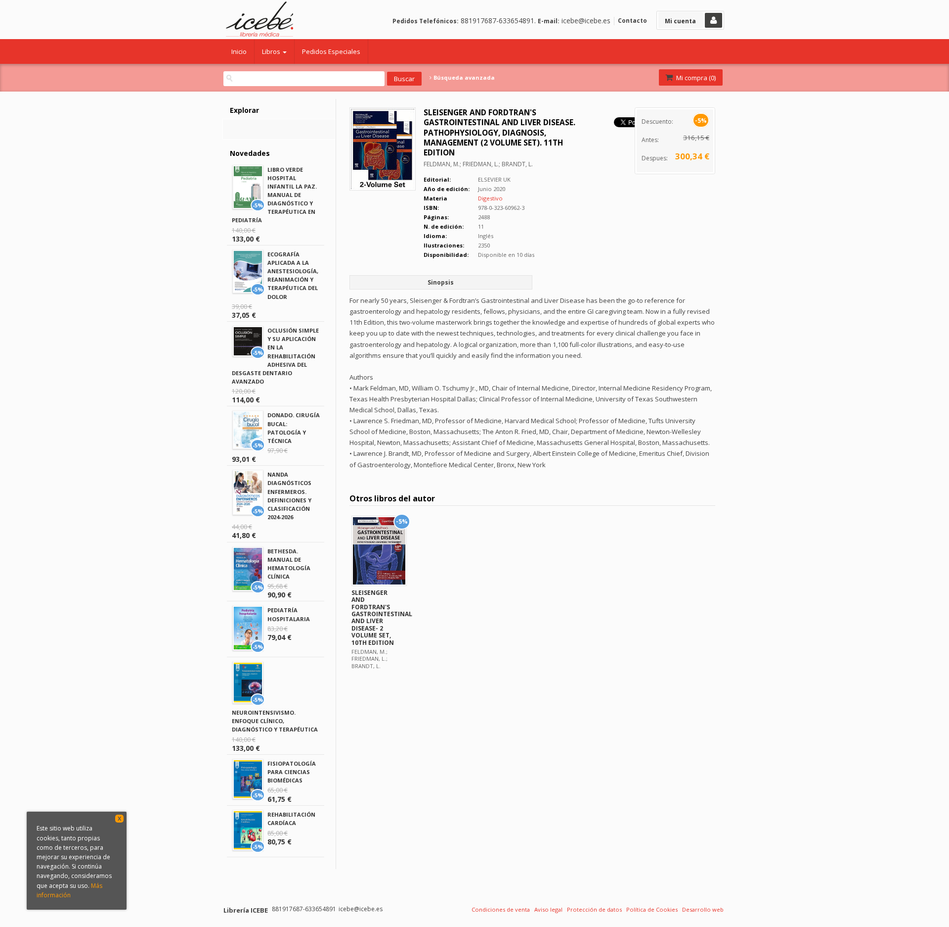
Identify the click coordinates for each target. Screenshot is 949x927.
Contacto (632, 20)
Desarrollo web (703, 909)
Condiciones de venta (501, 909)
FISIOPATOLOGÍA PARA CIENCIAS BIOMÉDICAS (291, 772)
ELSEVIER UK (494, 179)
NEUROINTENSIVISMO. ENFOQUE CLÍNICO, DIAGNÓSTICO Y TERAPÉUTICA (275, 721)
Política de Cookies (652, 909)
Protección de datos (594, 909)
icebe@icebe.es (585, 20)
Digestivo (490, 198)
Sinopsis (441, 282)
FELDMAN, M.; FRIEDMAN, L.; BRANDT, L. (478, 164)
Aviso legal (548, 909)
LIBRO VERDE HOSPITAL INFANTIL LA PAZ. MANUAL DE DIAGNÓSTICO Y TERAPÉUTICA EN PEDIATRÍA (274, 195)
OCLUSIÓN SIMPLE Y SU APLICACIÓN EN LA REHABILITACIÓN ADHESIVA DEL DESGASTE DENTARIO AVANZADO (275, 356)
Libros (272, 51)
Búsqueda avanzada (463, 78)
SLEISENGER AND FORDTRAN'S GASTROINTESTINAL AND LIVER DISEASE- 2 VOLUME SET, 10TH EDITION (381, 617)
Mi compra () (695, 77)
